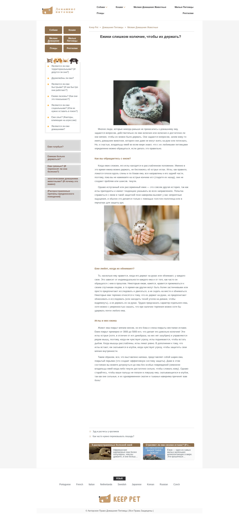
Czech (176, 484)
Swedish (122, 484)
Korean (150, 484)
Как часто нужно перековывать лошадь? (113, 436)
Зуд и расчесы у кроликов (106, 431)
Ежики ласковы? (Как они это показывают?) (64, 97)
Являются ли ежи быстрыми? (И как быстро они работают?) (64, 87)
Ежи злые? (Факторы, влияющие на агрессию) (63, 118)
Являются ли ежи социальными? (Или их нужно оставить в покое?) (64, 108)
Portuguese (65, 484)
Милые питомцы (184, 7)
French (79, 484)
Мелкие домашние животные (150, 7)
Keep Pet (93, 27)
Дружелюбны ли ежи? (62, 78)
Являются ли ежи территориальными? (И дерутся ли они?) (63, 69)
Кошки (119, 7)
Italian (92, 484)
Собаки (101, 7)
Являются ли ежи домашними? (60, 127)
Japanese (136, 484)
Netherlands (106, 484)
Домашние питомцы (112, 27)
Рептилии (188, 13)
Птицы (100, 13)
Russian (164, 484)
